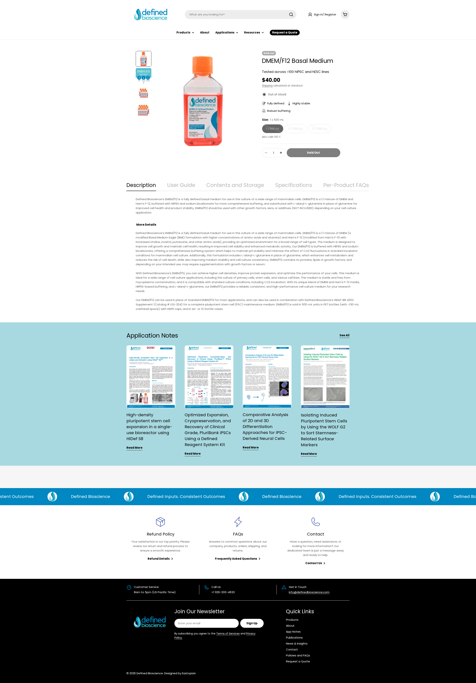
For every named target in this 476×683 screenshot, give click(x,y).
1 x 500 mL (274, 130)
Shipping (267, 85)
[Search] (291, 14)
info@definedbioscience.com (309, 592)
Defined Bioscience (149, 673)
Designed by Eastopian (180, 673)
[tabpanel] (248, 254)
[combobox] (240, 14)
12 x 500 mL (321, 130)
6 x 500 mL (298, 130)
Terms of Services (228, 633)
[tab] (141, 186)
